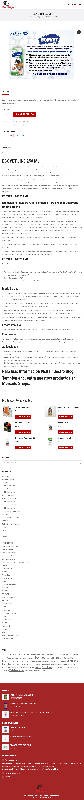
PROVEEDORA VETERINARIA (61, 667)
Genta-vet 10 (32, 664)
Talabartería (16, 670)
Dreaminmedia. (46, 797)
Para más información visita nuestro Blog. (38, 371)
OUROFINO (6, 591)
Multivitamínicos (28, 668)
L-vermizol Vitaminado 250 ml (26, 438)
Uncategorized (7, 619)
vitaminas (36, 671)
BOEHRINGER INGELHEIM (10, 518)
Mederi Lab (6, 575)
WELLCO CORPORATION (10, 635)
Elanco (65, 661)
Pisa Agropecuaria (8, 597)
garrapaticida (19, 125)
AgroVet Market (7, 495)
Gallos (12, 664)
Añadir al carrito (25, 114)
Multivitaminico (17, 668)
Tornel (4, 616)
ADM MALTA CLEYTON (19, 654)
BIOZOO (5, 514)
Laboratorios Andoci (9, 549)
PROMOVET (6, 600)
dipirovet (60, 661)
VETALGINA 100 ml (22, 407)
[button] (79, 32)
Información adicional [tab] (10, 153)
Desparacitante (9, 661)
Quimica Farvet (7, 604)
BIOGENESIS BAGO (28, 658)
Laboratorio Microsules (10, 546)
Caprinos (67, 658)
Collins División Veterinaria (11, 524)
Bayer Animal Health (9, 505)
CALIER (62, 658)
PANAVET (5, 594)
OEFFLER (5, 588)
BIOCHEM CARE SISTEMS (11, 511)
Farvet (5, 664)
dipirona (55, 661)
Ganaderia (17, 664)
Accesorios (6, 476)
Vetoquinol (6, 626)
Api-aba (7, 482)
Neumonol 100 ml (64, 438)
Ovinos (38, 667)
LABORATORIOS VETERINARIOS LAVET (15, 562)
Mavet (4, 572)
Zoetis (4, 642)
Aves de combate (14, 658)
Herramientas (7, 540)
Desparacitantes (23, 661)
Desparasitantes (47, 661)
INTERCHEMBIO (7, 543)
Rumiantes (5, 671)
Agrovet (11, 121)
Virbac (4, 629)
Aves (4, 658)
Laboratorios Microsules (10, 556)
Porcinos (47, 667)
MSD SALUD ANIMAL (9, 584)
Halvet (4, 537)
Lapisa (4, 565)
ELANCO (5, 527)
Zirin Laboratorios (8, 639)
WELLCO (5, 632)
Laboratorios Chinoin (9, 553)
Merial (4, 581)
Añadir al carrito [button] (23, 417)
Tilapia (26, 671)
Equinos (73, 661)
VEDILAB (5, 623)
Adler (3, 655)
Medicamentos (9, 486)
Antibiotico (44, 655)
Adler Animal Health (9, 479)
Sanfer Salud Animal (9, 613)
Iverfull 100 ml (63, 423)
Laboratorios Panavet (9, 559)
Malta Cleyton (7, 568)
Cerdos (73, 658)
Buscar (79, 462)
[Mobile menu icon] (80, 4)
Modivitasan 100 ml (22, 423)
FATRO (4, 530)
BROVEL (48, 658)
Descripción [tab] (6, 148)
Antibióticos (53, 655)
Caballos (5, 521)
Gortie (4, 533)
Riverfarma (6, 610)
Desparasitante (36, 661)
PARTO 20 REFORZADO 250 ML (69, 407)
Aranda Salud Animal (9, 498)
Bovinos (12, 125)
